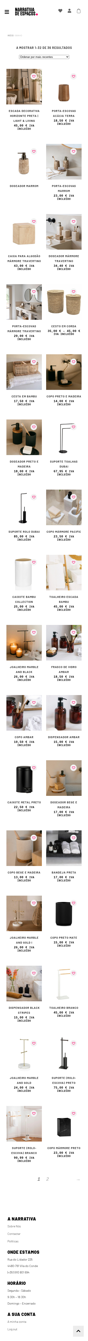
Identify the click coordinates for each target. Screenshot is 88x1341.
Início (10, 35)
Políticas (13, 1241)
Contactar (14, 1233)
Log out (12, 1329)
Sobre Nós (14, 1226)
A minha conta (16, 1321)
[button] (34, 76)
